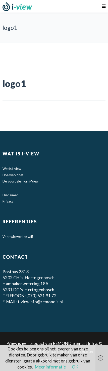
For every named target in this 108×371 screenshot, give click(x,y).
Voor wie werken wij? (18, 237)
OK (75, 366)
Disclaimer (10, 195)
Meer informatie (50, 366)
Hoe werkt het (13, 175)
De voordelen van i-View (20, 181)
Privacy (8, 201)
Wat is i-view (12, 169)
